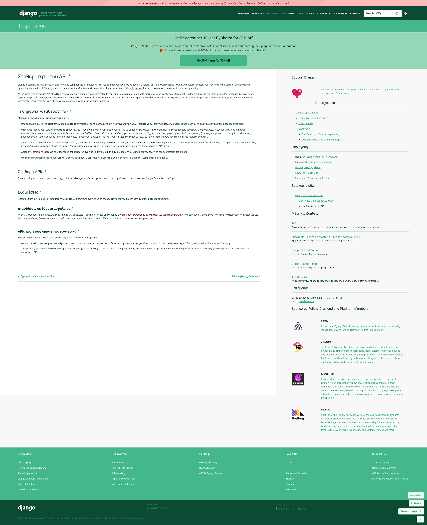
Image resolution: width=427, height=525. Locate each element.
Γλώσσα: (416, 503)
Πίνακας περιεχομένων (307, 167)
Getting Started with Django (32, 468)
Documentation (276, 13)
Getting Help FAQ (208, 462)
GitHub (289, 462)
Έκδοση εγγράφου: (411, 511)
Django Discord (207, 468)
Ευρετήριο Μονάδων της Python (312, 178)
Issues (310, 13)
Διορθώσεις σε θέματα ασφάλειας (320, 134)
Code (300, 13)
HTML (327, 297)
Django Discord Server (305, 250)
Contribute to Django (122, 468)
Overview (243, 13)
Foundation (340, 13)
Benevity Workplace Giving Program (390, 478)
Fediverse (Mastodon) (297, 473)
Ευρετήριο (298, 237)
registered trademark (102, 518)
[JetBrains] (298, 352)
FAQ (294, 223)
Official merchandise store (385, 473)
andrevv (306, 509)
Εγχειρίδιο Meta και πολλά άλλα (37, 276)
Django (28, 14)
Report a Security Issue (123, 478)
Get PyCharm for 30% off (213, 60)
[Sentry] (298, 330)
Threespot (284, 509)
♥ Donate (355, 13)
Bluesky (290, 478)
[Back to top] (420, 519)
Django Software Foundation (33, 478)
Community (323, 13)
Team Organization (28, 473)
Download (258, 13)
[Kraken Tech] (298, 384)
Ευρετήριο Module (317, 237)
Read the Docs (306, 301)
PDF (333, 297)
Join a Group (118, 462)
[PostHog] (298, 419)
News (291, 13)
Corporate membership (384, 468)
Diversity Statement (28, 489)
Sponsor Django (380, 462)
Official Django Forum (305, 263)
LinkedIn (290, 484)
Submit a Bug (118, 473)
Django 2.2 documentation (309, 195)
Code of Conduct (26, 484)
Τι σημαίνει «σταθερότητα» (312, 118)
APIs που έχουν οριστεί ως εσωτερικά (322, 139)
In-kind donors (157, 508)
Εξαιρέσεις (304, 128)
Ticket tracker (300, 277)
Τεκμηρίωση (32, 26)
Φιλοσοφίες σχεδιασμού (245, 276)
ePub (340, 297)
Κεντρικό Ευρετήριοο (306, 173)
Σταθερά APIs (305, 123)
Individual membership (123, 484)
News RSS (291, 489)
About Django (25, 462)
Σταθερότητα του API (306, 112)
